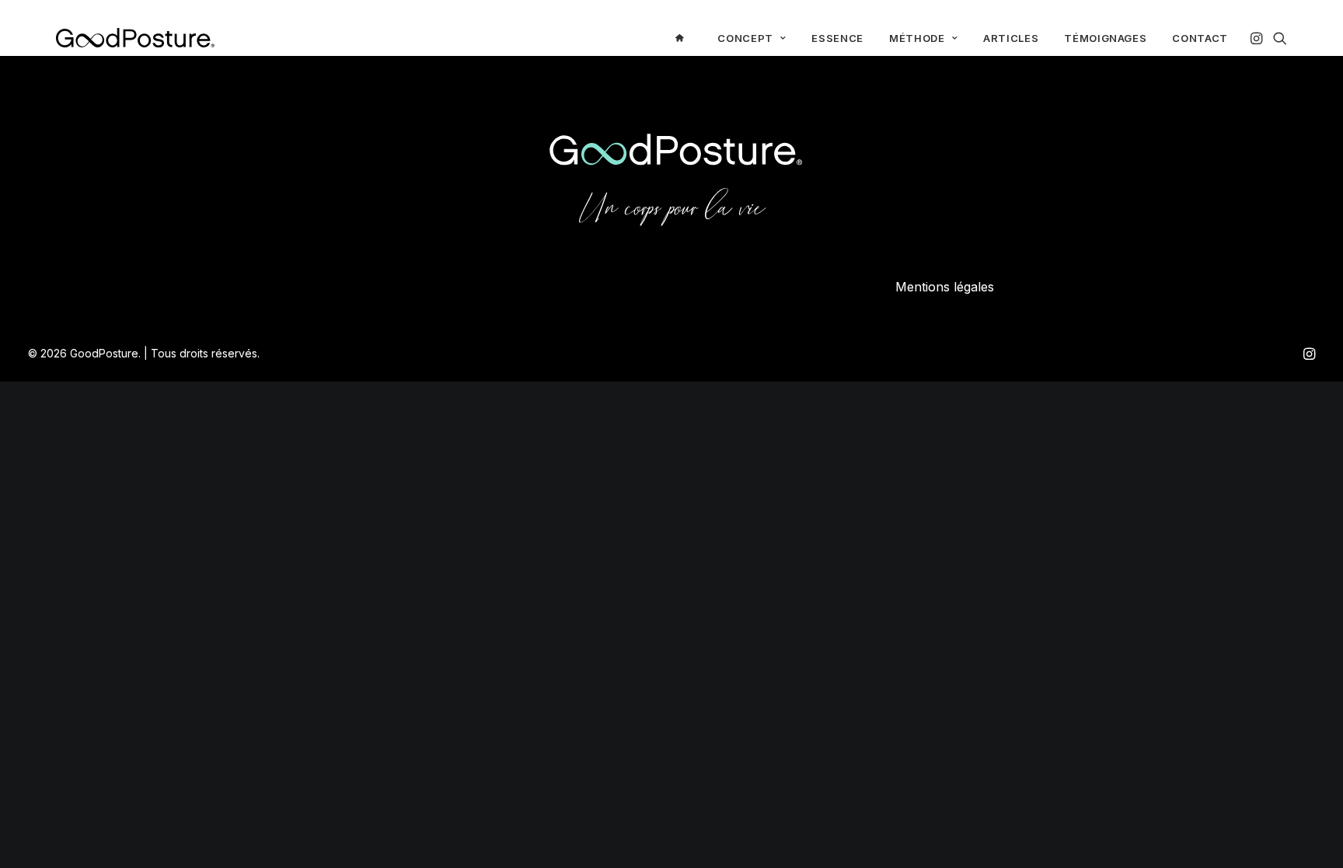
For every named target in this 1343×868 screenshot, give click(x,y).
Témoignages (1105, 38)
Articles (1010, 38)
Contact (1200, 38)
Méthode (917, 38)
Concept (745, 38)
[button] (1258, 37)
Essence (837, 38)
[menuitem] (683, 37)
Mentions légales (944, 287)
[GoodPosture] (135, 37)
